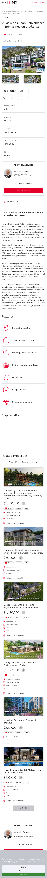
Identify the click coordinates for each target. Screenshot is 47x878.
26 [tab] (32, 544)
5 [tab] (20, 484)
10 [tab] (31, 484)
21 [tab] (21, 544)
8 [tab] (27, 484)
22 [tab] (23, 544)
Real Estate (12, 11)
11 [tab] (33, 484)
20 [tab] (19, 544)
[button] (4, 98)
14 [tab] (37, 541)
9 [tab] (29, 484)
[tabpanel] (23, 477)
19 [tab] (17, 544)
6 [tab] (23, 484)
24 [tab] (28, 544)
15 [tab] (39, 541)
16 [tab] (41, 541)
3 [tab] (16, 484)
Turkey (19, 11)
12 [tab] (36, 484)
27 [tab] (34, 544)
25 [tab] (30, 544)
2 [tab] (14, 484)
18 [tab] (14, 544)
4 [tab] (18, 484)
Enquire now (23, 191)
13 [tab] (38, 484)
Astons (4, 11)
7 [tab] (25, 484)
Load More (23, 808)
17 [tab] (12, 544)
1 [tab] (10, 484)
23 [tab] (25, 544)
